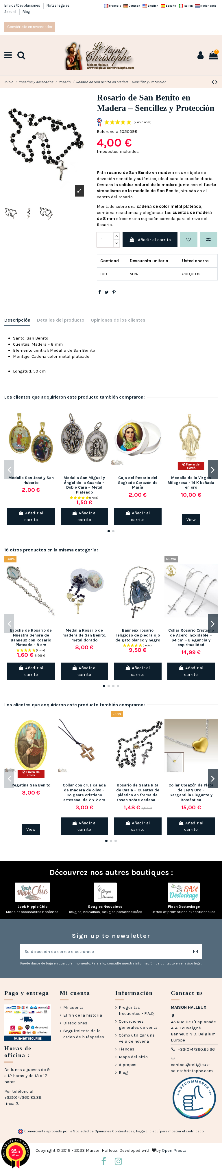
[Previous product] (213, 82)
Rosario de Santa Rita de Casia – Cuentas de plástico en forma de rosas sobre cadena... (137, 792)
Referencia (107, 131)
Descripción (17, 320)
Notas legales (59, 5)
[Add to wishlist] (188, 239)
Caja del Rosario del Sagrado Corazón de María (138, 482)
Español (171, 5)
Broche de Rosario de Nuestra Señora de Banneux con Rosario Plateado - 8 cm (31, 637)
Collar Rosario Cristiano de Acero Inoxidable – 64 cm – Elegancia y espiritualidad (191, 637)
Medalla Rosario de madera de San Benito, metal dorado (84, 635)
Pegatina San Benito (31, 785)
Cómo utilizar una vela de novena (137, 1038)
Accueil (10, 12)
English (152, 5)
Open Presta (174, 1150)
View (191, 519)
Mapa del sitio (133, 1056)
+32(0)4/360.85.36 (196, 1049)
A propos (127, 1064)
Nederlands (208, 5)
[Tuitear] (107, 292)
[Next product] (216, 82)
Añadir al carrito (154, 239)
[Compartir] (99, 292)
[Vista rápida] (53, 433)
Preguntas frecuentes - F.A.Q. (137, 1010)
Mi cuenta (73, 1007)
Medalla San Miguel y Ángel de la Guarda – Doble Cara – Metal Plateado (84, 485)
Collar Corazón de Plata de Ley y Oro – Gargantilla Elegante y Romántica (191, 792)
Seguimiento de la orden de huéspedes (83, 1033)
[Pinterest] (114, 292)
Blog (26, 12)
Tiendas (126, 1049)
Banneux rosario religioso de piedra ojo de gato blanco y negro (137, 635)
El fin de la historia (82, 1015)
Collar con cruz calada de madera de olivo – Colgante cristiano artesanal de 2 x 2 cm (84, 792)
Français (114, 5)
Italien (188, 5)
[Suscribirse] (195, 951)
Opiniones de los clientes (118, 320)
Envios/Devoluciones (22, 5)
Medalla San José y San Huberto (31, 480)
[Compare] (53, 423)
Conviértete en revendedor (29, 27)
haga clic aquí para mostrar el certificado (170, 1131)
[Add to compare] (208, 239)
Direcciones (75, 1023)
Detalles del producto (60, 320)
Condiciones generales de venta (138, 1024)
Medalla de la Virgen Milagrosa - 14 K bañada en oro (191, 482)
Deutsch (134, 5)
